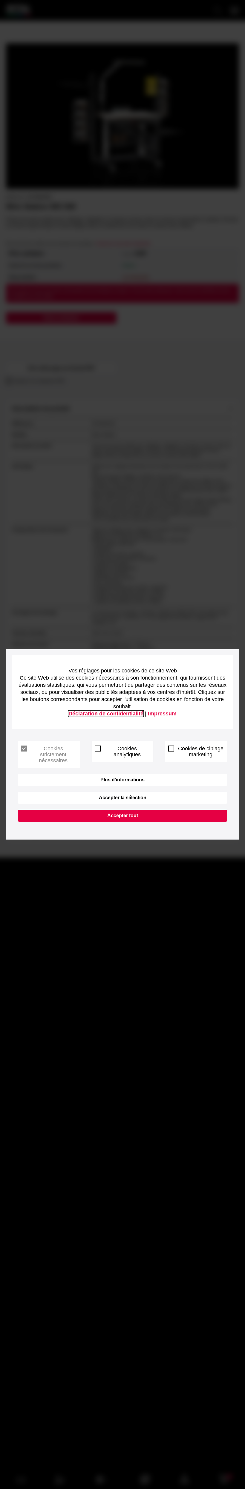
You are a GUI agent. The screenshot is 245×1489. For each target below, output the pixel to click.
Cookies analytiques (127, 751)
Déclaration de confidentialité (105, 714)
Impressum (162, 714)
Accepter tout (122, 815)
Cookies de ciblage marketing (200, 751)
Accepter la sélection (122, 797)
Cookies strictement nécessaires (53, 754)
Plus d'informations (122, 779)
